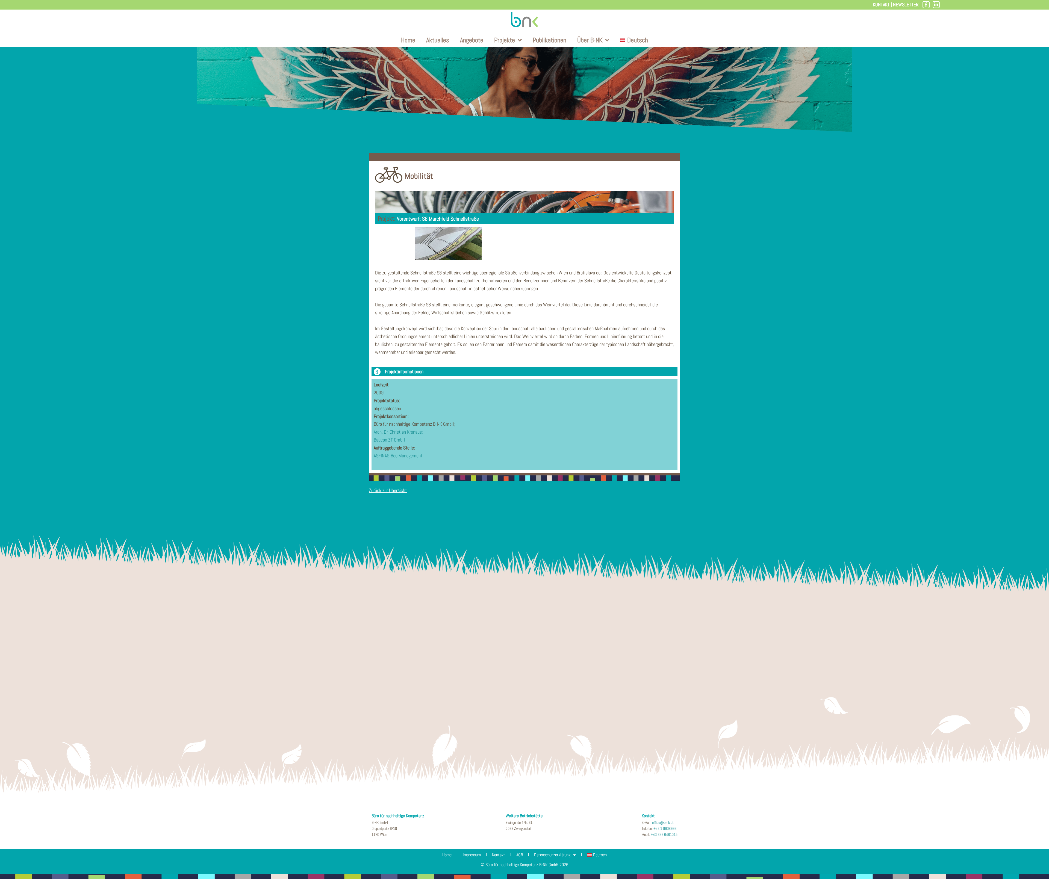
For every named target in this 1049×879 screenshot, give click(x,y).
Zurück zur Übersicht (388, 490)
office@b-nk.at (663, 822)
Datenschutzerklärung (552, 855)
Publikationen (549, 40)
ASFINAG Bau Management (398, 455)
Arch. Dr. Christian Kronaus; (398, 432)
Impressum (472, 855)
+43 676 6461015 (664, 834)
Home (408, 40)
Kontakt (881, 4)
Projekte (504, 40)
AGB (519, 855)
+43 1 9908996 (664, 828)
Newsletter (905, 4)
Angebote (471, 40)
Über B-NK (589, 40)
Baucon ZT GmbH (389, 440)
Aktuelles (437, 40)
